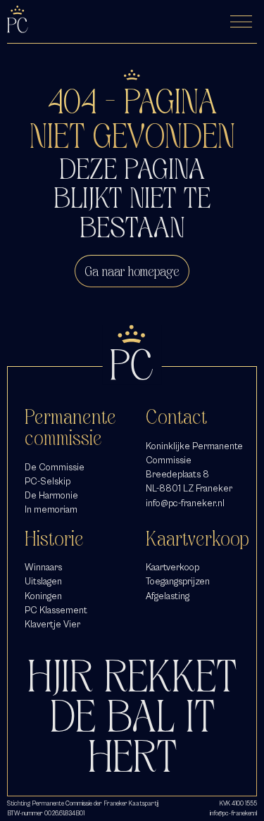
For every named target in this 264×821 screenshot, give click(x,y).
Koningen (43, 596)
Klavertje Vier (52, 624)
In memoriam (51, 509)
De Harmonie (51, 495)
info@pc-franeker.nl (185, 503)
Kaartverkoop (172, 567)
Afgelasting (167, 596)
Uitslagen (43, 581)
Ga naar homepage (132, 271)
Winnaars (43, 567)
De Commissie (54, 467)
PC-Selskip (47, 481)
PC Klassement (56, 610)
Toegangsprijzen (178, 581)
